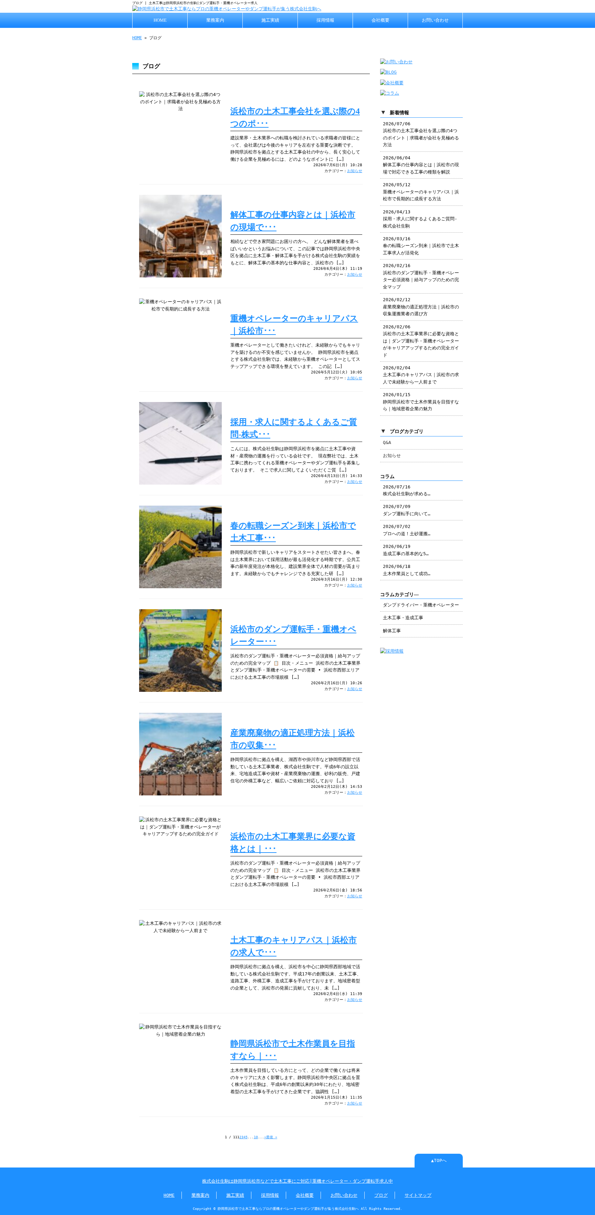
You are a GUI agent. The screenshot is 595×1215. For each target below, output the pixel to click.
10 (256, 1137)
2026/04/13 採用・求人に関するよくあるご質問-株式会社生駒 (420, 219)
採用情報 (325, 20)
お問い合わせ (435, 20)
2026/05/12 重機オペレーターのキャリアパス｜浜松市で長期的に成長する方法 (421, 191)
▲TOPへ (439, 1160)
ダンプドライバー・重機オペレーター (421, 605)
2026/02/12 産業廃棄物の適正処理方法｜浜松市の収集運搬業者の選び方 (421, 306)
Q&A (387, 442)
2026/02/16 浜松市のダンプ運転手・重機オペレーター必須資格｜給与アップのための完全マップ (421, 276)
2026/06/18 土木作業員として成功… (406, 570)
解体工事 (392, 630)
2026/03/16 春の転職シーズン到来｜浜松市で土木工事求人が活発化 (421, 245)
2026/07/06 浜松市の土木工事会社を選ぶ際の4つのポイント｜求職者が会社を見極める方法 (421, 134)
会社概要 (380, 20)
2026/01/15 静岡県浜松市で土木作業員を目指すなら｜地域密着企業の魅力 (421, 401)
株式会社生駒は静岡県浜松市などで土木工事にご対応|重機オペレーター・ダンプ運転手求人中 (297, 1181)
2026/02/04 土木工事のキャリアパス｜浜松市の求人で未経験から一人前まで (421, 374)
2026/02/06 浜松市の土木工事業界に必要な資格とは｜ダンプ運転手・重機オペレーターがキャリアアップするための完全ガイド (421, 341)
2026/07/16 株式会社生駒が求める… (406, 490)
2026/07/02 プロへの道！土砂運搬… (406, 530)
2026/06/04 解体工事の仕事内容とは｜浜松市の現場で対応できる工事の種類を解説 (421, 165)
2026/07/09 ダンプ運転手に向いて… (406, 510)
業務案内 (215, 20)
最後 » (271, 1137)
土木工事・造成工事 (403, 617)
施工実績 (270, 20)
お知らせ (354, 171)
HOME (160, 20)
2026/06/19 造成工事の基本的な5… (406, 550)
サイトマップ (418, 1195)
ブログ (381, 1195)
